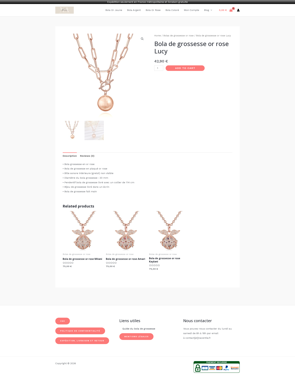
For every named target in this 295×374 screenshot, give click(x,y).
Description (70, 155)
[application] (210, 10)
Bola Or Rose (153, 10)
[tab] (70, 155)
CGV (62, 321)
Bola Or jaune (113, 10)
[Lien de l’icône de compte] (238, 10)
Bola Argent (134, 10)
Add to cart (185, 68)
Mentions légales (136, 336)
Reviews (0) (87, 155)
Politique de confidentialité (80, 331)
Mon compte (191, 10)
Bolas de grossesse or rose (178, 35)
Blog (206, 10)
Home (157, 35)
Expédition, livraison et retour (82, 341)
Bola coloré (172, 10)
